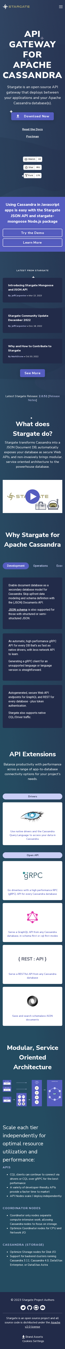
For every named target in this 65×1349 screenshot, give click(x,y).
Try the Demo (32, 233)
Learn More (32, 242)
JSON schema (17, 609)
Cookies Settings (33, 1341)
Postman (32, 136)
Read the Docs (32, 129)
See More (33, 373)
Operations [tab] (40, 565)
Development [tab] (16, 565)
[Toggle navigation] (61, 6)
